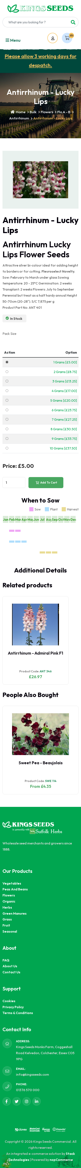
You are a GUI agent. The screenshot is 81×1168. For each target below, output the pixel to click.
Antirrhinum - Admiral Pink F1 (35, 653)
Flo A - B (63, 112)
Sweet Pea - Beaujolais (41, 762)
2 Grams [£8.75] (65, 372)
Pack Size (9, 333)
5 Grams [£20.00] (63, 400)
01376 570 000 (27, 1090)
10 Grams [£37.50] (63, 448)
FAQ (5, 960)
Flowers (47, 112)
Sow (37, 509)
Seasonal (9, 931)
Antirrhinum (19, 118)
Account (56, 38)
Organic (8, 901)
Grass (7, 919)
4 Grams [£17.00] (64, 391)
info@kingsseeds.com (32, 1074)
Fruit (6, 925)
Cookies (8, 1001)
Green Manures (14, 913)
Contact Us (11, 972)
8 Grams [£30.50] (64, 429)
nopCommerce (61, 1160)
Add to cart (48, 482)
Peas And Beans (15, 889)
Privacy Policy (13, 1007)
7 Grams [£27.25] (64, 419)
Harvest (73, 509)
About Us (9, 966)
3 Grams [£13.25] (64, 381)
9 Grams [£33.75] (64, 439)
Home (20, 112)
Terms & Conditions (17, 1013)
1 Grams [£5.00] (65, 362)
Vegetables (11, 883)
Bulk (33, 112)
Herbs (7, 907)
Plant (54, 509)
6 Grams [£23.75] (64, 410)
